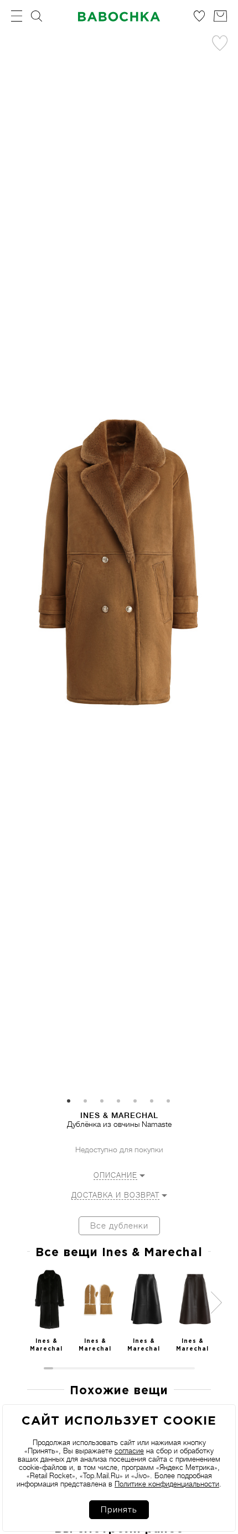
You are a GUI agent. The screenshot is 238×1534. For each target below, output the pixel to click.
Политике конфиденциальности (167, 1484)
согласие (129, 1451)
